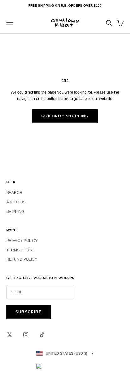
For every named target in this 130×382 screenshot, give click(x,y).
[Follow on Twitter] (9, 335)
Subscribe (28, 312)
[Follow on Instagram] (26, 335)
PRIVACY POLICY (22, 240)
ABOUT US (16, 202)
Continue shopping (64, 116)
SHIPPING (15, 211)
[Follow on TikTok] (42, 335)
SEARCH (14, 193)
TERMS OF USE (20, 250)
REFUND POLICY (21, 259)
